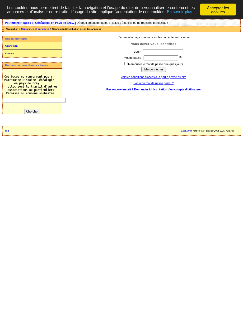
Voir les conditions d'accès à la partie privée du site (153, 77)
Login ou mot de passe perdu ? (154, 83)
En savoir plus (179, 12)
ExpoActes (186, 131)
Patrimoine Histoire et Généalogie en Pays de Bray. (39, 23)
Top (7, 131)
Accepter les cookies (218, 10)
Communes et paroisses (35, 29)
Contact (9, 53)
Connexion (11, 45)
